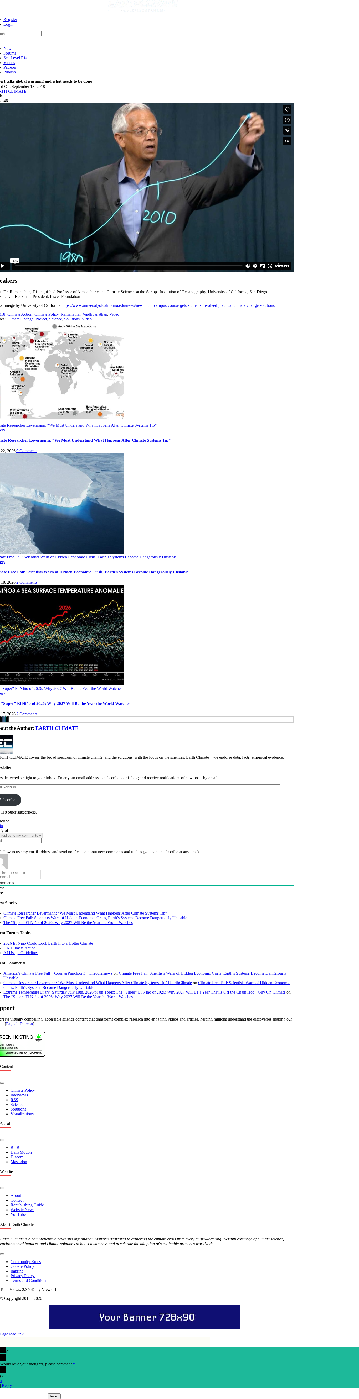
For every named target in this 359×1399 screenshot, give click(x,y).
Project (41, 319)
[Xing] (5, 719)
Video (114, 314)
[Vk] (4, 719)
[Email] (7, 719)
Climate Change (20, 319)
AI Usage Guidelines (20, 953)
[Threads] (1, 719)
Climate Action (19, 314)
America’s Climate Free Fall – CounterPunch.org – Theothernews (57, 973)
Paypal (11, 1024)
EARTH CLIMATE (57, 728)
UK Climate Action (19, 948)
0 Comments (26, 450)
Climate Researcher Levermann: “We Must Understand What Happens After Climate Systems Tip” (85, 913)
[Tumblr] (2, 719)
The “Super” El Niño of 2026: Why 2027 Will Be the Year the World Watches (68, 922)
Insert (54, 1396)
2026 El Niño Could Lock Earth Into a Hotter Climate (48, 943)
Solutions (72, 319)
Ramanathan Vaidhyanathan (84, 314)
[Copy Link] (8, 719)
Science (55, 319)
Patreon (26, 1024)
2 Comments (26, 582)
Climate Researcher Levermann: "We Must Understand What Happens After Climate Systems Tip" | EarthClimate (97, 982)
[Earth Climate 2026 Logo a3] (143, 10)
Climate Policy (46, 314)
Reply (7, 1385)
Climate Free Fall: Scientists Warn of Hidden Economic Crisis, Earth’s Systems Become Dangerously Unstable (95, 918)
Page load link (12, 1334)
